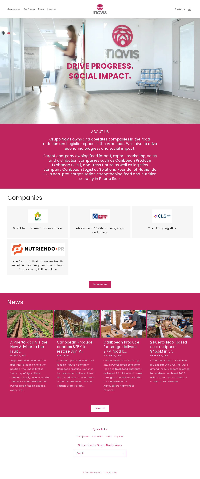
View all (100, 408)
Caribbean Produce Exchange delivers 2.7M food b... (121, 347)
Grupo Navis (96, 472)
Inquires (118, 436)
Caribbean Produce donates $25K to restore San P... (75, 347)
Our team (97, 436)
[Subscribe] (123, 453)
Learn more (100, 284)
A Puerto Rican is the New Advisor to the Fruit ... (29, 347)
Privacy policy (111, 472)
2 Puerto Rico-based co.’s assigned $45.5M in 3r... (168, 347)
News (109, 436)
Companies (83, 436)
